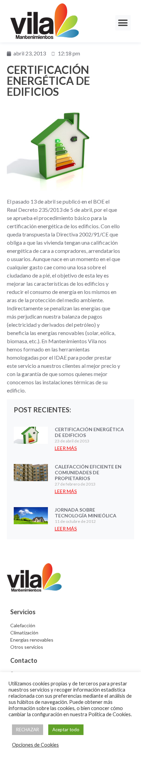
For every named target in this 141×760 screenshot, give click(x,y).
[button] (123, 22)
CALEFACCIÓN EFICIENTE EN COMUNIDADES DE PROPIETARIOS (88, 472)
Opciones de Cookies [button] (35, 745)
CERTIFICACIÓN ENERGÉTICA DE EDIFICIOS (89, 432)
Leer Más (66, 448)
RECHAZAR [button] (27, 729)
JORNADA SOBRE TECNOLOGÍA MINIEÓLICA (85, 512)
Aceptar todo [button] (65, 729)
